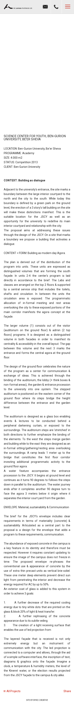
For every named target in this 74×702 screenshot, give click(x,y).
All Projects (14, 691)
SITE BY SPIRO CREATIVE (37, 700)
